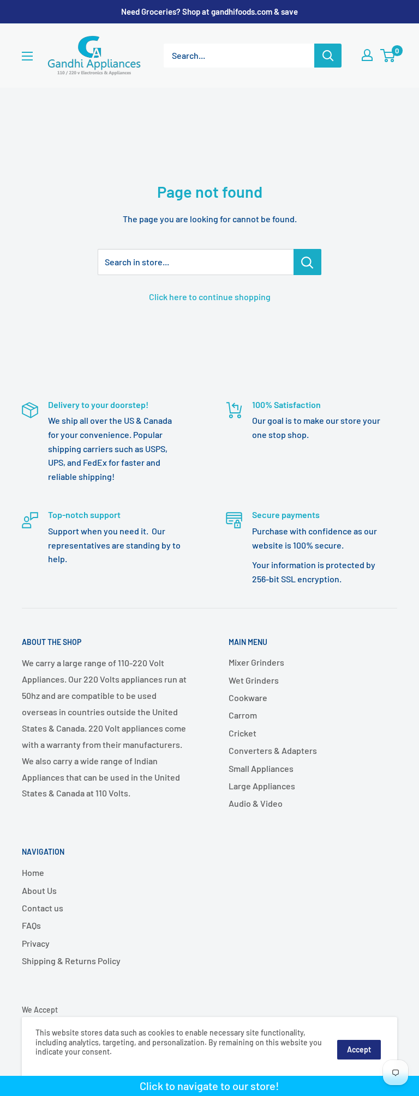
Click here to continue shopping (210, 296)
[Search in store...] (307, 262)
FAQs (31, 925)
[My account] (367, 55)
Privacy (36, 943)
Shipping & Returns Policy (71, 960)
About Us (39, 890)
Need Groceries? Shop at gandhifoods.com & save (209, 11)
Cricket (242, 733)
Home (33, 872)
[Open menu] (27, 56)
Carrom (243, 715)
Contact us (42, 908)
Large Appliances (262, 786)
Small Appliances (261, 768)
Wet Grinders (254, 680)
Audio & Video (256, 803)
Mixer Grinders (256, 662)
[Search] (328, 56)
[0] (388, 55)
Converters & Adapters (273, 750)
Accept (359, 1049)
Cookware (248, 697)
